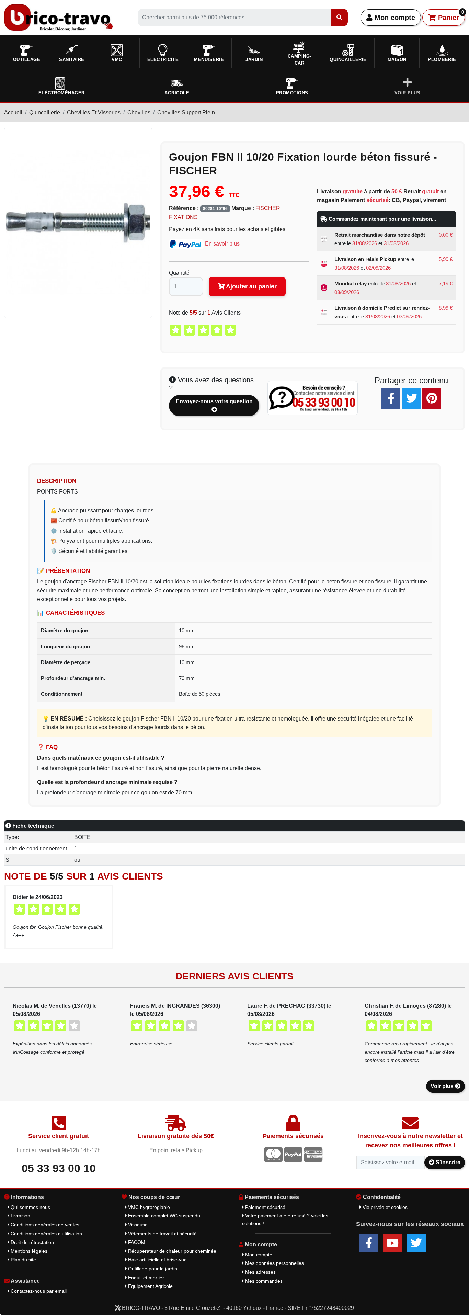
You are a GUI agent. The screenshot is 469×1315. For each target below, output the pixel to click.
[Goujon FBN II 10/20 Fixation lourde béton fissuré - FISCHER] (78, 222)
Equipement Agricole (150, 1286)
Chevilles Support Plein (186, 112)
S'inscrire (447, 1162)
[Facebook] (390, 398)
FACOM (136, 1242)
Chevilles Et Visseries (94, 112)
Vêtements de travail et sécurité (162, 1233)
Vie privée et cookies (384, 1207)
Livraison (19, 1215)
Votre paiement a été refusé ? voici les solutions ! (285, 1219)
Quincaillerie (44, 112)
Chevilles (138, 112)
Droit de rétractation (31, 1242)
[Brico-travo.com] (58, 17)
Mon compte (394, 17)
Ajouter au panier (251, 286)
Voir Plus (407, 92)
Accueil (13, 112)
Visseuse (137, 1224)
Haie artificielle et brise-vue (157, 1259)
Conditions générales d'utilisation (45, 1233)
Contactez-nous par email (38, 1291)
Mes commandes (263, 1281)
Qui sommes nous (29, 1207)
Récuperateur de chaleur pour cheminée (171, 1251)
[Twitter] (411, 398)
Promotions (292, 92)
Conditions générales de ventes (44, 1224)
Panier (450, 15)
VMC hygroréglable (148, 1207)
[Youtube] (392, 1243)
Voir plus (443, 1086)
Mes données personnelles (274, 1263)
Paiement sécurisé (264, 1207)
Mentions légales (28, 1251)
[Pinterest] (431, 398)
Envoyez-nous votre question (214, 401)
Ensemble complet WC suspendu (163, 1215)
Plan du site (22, 1259)
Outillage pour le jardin (152, 1268)
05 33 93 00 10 (59, 1168)
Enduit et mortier (145, 1277)
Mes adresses (260, 1272)
